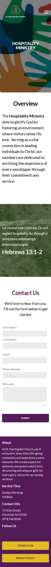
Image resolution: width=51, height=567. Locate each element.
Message (8, 383)
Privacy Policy (25, 558)
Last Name (9, 339)
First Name (9, 327)
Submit (25, 418)
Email (6, 354)
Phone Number (12, 369)
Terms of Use (26, 545)
